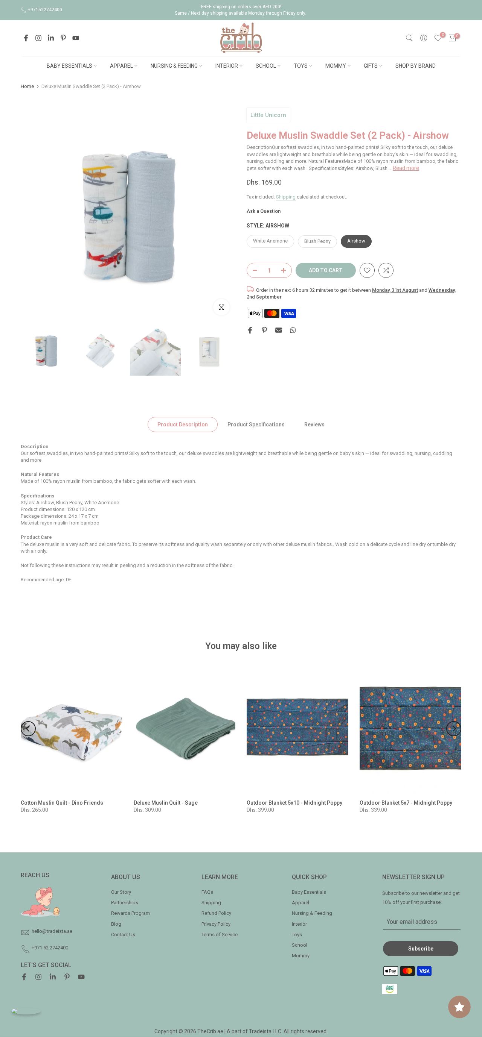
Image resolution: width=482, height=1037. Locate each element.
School (299, 945)
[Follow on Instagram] (38, 37)
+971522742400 (45, 9)
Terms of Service (219, 934)
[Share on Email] (278, 330)
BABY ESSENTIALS (69, 66)
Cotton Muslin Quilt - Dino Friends (62, 803)
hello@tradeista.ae (52, 931)
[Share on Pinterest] (264, 330)
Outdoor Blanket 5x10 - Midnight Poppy (294, 803)
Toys (297, 934)
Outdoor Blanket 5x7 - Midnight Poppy (406, 803)
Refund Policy (216, 913)
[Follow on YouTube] (75, 37)
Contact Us (123, 934)
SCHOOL (266, 66)
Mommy (301, 955)
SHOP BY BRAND (415, 66)
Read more (406, 168)
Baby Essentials (309, 892)
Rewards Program (130, 913)
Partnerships (124, 902)
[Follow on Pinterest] (63, 37)
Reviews (314, 424)
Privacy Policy (215, 924)
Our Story (121, 892)
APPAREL (121, 66)
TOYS (301, 66)
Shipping (286, 196)
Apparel (300, 902)
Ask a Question (264, 211)
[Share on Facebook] (250, 330)
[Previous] (28, 728)
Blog (116, 924)
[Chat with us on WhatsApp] (26, 1011)
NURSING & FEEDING (174, 66)
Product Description (182, 424)
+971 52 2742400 (50, 948)
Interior (299, 924)
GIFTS (371, 66)
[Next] (453, 728)
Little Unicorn (268, 115)
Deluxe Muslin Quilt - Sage (166, 803)
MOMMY (335, 66)
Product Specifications (256, 424)
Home (27, 86)
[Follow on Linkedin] (50, 37)
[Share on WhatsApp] (293, 330)
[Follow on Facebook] (26, 37)
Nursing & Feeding (312, 913)
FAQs (207, 892)
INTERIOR (226, 66)
